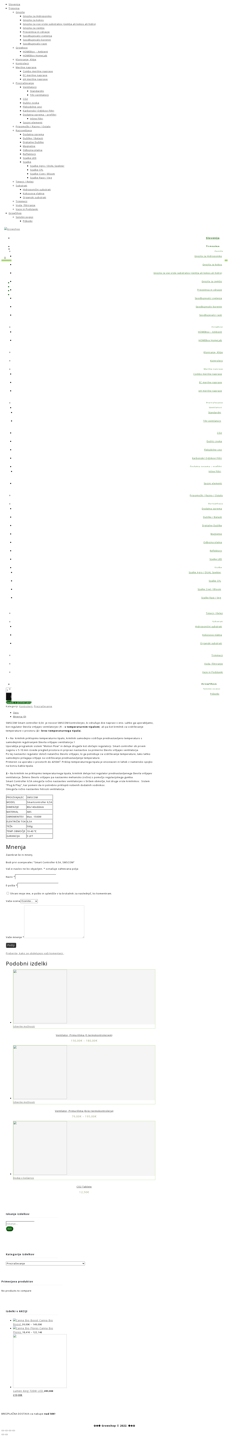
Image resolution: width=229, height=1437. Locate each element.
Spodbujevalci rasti (35, 43)
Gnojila (20, 12)
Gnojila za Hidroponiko (37, 16)
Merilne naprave (26, 67)
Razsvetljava (24, 130)
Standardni (37, 91)
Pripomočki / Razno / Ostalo (33, 126)
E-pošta (11, 885)
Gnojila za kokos (33, 20)
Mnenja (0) (19, 716)
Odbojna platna (32, 150)
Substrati (21, 185)
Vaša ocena (13, 901)
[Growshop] (12, 229)
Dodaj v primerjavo (18, 702)
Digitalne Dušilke (33, 142)
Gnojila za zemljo (34, 28)
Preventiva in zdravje (36, 31)
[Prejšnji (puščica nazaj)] (2, 1434)
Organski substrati (34, 197)
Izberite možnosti (24, 1026)
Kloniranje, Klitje (26, 59)
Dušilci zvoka (31, 102)
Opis (16, 712)
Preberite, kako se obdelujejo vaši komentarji (35, 953)
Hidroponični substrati (37, 189)
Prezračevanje (25, 83)
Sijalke (27, 162)
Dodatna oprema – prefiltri (39, 114)
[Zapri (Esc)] (2, 1430)
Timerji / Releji (25, 181)
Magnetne (29, 146)
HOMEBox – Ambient (35, 51)
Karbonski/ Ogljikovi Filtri (38, 110)
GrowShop (15, 213)
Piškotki (28, 221)
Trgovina (14, 8)
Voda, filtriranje (25, 205)
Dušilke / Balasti (33, 138)
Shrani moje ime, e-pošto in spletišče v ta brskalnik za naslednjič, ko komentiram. (61, 893)
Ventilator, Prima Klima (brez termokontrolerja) (84, 1110)
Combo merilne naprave (38, 71)
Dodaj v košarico (23, 1177)
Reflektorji (29, 154)
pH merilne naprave (35, 79)
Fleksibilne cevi (32, 106)
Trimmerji (21, 201)
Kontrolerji (22, 63)
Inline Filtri (36, 118)
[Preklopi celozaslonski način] (10, 1430)
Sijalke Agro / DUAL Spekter (47, 165)
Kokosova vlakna (33, 193)
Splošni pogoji (24, 217)
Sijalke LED (29, 158)
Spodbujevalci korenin (37, 39)
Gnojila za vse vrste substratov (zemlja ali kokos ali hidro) (59, 24)
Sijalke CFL (36, 169)
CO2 (25, 98)
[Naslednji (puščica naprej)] (6, 1434)
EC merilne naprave (35, 75)
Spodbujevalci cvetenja (37, 35)
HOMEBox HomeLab (35, 55)
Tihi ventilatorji (39, 95)
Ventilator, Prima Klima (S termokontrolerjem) (84, 1035)
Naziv (10, 876)
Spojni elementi (32, 122)
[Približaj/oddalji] (13, 1430)
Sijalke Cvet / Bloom (42, 173)
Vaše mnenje (15, 937)
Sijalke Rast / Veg (41, 177)
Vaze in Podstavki (27, 209)
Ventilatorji (30, 87)
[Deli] (6, 1430)
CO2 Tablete (84, 1186)
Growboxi (22, 47)
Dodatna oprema (33, 134)
